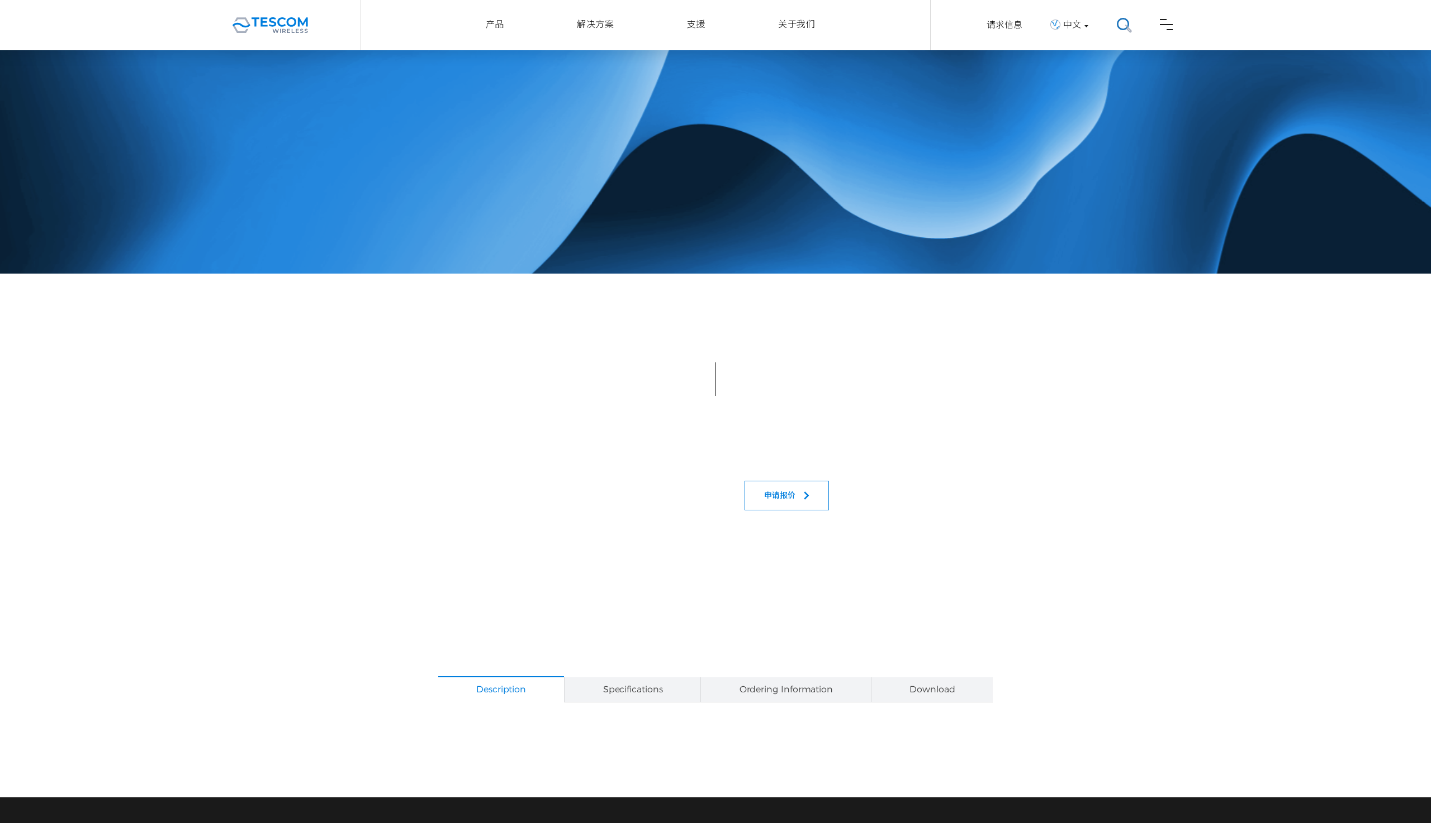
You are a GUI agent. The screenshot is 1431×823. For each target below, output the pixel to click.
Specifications (633, 689)
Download (932, 689)
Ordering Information (786, 689)
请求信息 (1004, 25)
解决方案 (595, 24)
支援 (696, 24)
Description (501, 689)
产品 (495, 24)
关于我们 (796, 24)
